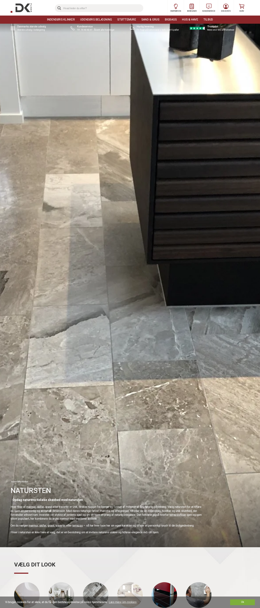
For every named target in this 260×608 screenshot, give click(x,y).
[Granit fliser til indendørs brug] (164, 595)
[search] (99, 8)
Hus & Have (190, 19)
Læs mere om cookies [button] (123, 602)
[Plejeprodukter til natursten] (198, 595)
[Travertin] (130, 595)
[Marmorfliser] (95, 595)
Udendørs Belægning (96, 19)
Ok (242, 602)
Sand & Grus (150, 19)
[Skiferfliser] (61, 595)
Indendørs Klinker (61, 19)
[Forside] (21, 8)
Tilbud (208, 19)
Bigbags (171, 19)
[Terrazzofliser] (27, 595)
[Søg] (59, 8)
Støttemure (126, 19)
